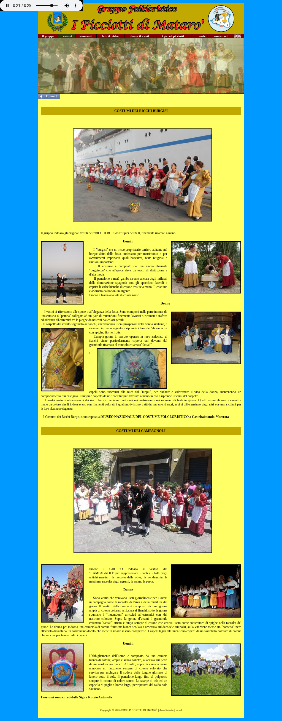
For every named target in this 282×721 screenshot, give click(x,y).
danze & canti (140, 36)
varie (202, 36)
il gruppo (48, 36)
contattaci (220, 36)
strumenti (86, 36)
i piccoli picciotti (173, 36)
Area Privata (166, 710)
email (179, 710)
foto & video (110, 36)
